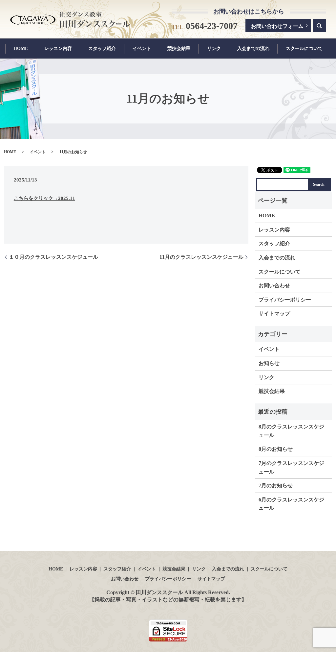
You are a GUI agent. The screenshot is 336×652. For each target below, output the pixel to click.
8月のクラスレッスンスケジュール (291, 431)
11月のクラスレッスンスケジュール (201, 257)
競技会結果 (178, 48)
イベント (142, 48)
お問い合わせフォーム (277, 26)
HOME (20, 48)
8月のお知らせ (276, 449)
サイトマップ (274, 313)
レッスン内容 (58, 48)
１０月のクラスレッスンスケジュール (53, 257)
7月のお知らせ (276, 485)
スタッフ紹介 (102, 48)
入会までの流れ (253, 48)
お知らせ (269, 363)
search (319, 25)
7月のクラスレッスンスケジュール (291, 467)
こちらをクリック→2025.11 (44, 198)
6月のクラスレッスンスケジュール (291, 504)
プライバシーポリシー (285, 299)
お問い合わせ (274, 285)
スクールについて (304, 48)
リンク (214, 48)
